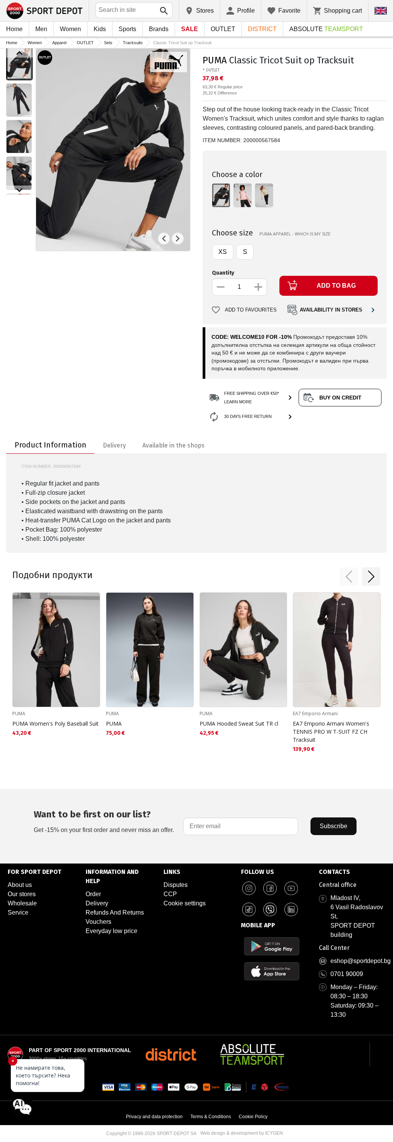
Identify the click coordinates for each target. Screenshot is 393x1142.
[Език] (380, 11)
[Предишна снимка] (164, 238)
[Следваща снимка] (178, 238)
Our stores (22, 894)
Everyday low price (111, 931)
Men (41, 29)
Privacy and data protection (154, 1116)
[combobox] (134, 10)
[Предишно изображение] (19, 53)
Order (93, 894)
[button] (348, 576)
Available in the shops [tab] (173, 445)
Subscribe (333, 826)
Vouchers (98, 921)
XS (222, 252)
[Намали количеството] (221, 287)
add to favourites (251, 310)
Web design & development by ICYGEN (241, 1133)
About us (20, 885)
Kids (100, 29)
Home (14, 29)
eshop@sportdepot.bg (360, 961)
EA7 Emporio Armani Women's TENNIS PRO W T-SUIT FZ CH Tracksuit (331, 731)
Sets (108, 42)
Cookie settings (184, 903)
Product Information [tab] (50, 444)
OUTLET (223, 29)
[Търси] (164, 11)
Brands (158, 29)
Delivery (97, 903)
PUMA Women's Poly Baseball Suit (55, 723)
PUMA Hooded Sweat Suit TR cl (239, 723)
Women (70, 29)
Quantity (223, 273)
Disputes (175, 885)
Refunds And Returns (115, 912)
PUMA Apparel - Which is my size (294, 234)
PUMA (215, 60)
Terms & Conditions (210, 1116)
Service (18, 912)
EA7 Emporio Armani (315, 713)
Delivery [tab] (114, 445)
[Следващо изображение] (19, 190)
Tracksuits (133, 42)
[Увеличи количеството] (258, 287)
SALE (189, 29)
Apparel (59, 42)
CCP (170, 894)
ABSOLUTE (326, 29)
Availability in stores (331, 310)
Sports (127, 29)
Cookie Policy (253, 1116)
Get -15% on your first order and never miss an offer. (104, 821)
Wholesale (22, 903)
